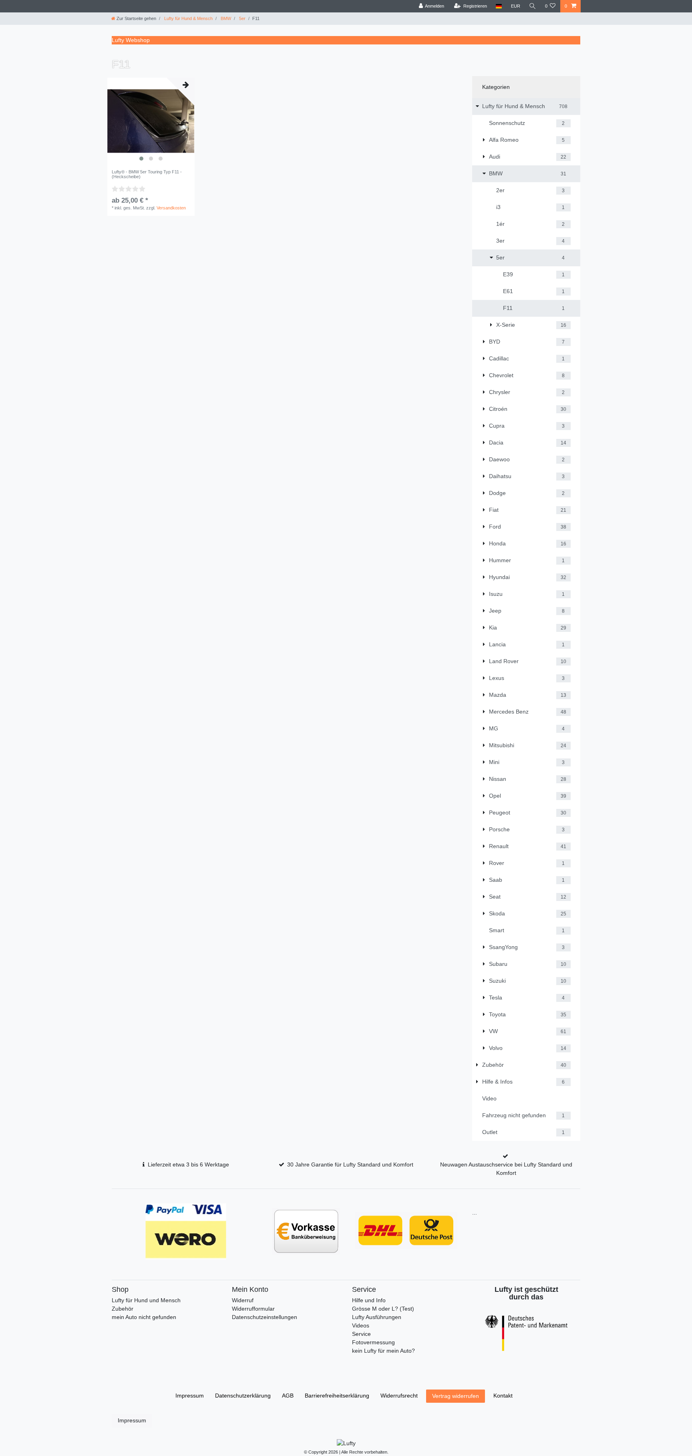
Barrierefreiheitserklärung (337, 1395)
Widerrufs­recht (399, 1395)
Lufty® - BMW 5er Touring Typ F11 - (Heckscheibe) (147, 174)
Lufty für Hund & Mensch (188, 18)
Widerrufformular (253, 1308)
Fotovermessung (373, 1342)
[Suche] (533, 6)
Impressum (189, 1395)
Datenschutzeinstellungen (264, 1317)
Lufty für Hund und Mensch (146, 1300)
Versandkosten (171, 207)
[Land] (498, 6)
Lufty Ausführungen (376, 1317)
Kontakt (503, 1395)
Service (361, 1334)
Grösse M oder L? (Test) (383, 1308)
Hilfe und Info (369, 1300)
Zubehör (122, 1308)
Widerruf (242, 1300)
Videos (360, 1325)
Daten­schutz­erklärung (243, 1395)
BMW (225, 18)
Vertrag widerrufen (455, 1396)
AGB (288, 1395)
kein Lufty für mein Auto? (383, 1350)
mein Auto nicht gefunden (144, 1317)
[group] (151, 121)
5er (241, 18)
